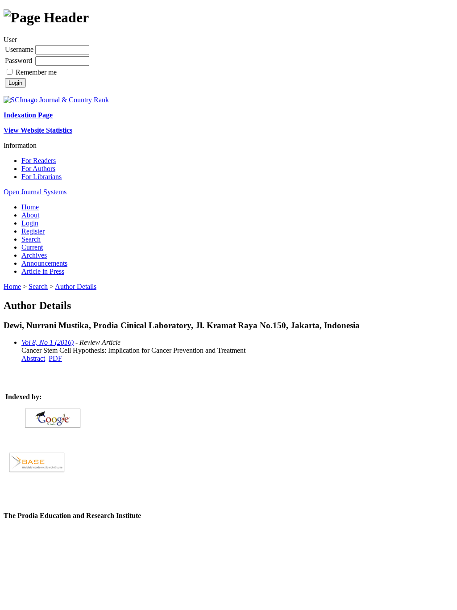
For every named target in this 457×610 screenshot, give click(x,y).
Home (30, 207)
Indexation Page (28, 115)
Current (32, 247)
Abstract (33, 358)
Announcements (44, 263)
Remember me (36, 72)
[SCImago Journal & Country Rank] (56, 100)
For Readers (38, 160)
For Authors (38, 168)
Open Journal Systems (35, 192)
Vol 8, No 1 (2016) (47, 342)
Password (18, 60)
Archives (34, 255)
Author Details (75, 286)
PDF (55, 358)
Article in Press (42, 271)
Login (29, 223)
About (30, 215)
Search (31, 239)
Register (33, 231)
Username (19, 49)
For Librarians (41, 176)
